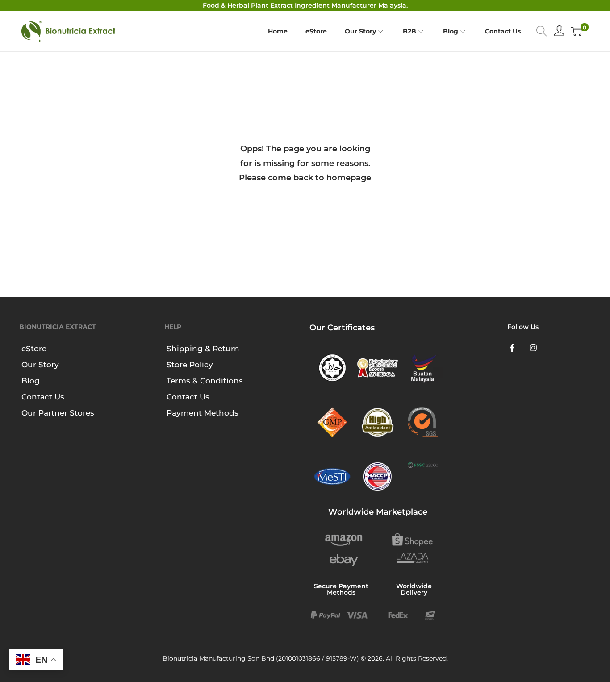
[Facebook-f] (512, 348)
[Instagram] (534, 348)
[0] (576, 31)
